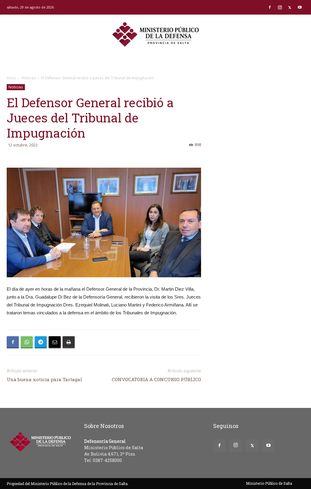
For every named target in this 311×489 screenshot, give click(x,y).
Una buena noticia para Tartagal (44, 379)
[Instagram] (279, 7)
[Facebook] (269, 7)
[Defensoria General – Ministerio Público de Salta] (155, 34)
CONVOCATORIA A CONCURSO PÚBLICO (156, 379)
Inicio (11, 77)
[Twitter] (289, 7)
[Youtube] (299, 7)
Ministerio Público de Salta (269, 483)
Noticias (29, 77)
